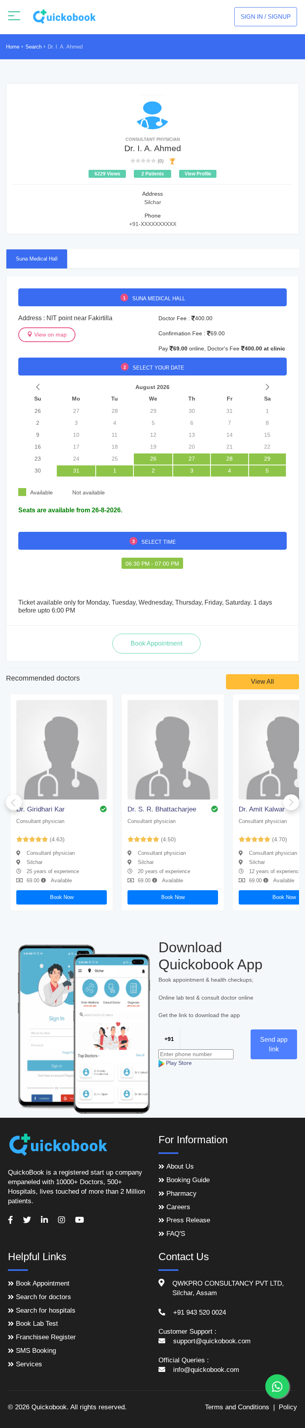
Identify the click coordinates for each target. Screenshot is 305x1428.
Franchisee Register (46, 1337)
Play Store (178, 1063)
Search (33, 47)
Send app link (274, 1044)
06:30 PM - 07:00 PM (152, 563)
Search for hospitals (45, 1310)
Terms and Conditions (237, 1407)
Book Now (61, 897)
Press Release (188, 1220)
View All (262, 681)
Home (12, 47)
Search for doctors (43, 1297)
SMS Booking (36, 1350)
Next (291, 802)
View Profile (198, 174)
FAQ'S (175, 1233)
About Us (180, 1166)
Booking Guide (188, 1180)
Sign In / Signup (266, 16)
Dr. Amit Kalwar (262, 809)
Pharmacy (181, 1193)
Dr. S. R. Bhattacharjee (161, 809)
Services (29, 1364)
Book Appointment (42, 1283)
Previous (14, 802)
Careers (178, 1207)
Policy (288, 1407)
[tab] (37, 258)
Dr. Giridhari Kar (40, 809)
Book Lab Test (37, 1323)
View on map (50, 334)
